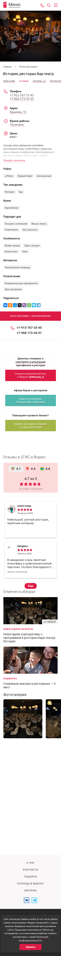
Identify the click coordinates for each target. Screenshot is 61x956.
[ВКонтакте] (5, 305)
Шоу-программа (13, 289)
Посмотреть (17, 124)
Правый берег (25, 176)
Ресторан (9, 191)
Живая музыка (12, 245)
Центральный (44, 176)
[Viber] (24, 305)
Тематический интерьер (17, 267)
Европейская (11, 207)
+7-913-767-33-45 (22, 95)
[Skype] (34, 305)
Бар (21, 191)
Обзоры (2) (39, 81)
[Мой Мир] (15, 305)
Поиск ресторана (28, 66)
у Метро (9, 176)
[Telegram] (39, 305)
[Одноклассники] (10, 305)
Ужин (25, 251)
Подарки (30, 876)
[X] (20, 305)
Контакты (30, 869)
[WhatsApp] (29, 305)
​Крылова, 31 (18, 112)
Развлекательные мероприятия (21, 283)
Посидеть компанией (16, 223)
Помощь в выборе (30, 883)
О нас (30, 862)
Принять (30, 947)
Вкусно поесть (39, 223)
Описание (9, 81)
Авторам (30, 890)
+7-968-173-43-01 (22, 99)
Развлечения (11, 229)
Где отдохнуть (30, 229)
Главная (7, 66)
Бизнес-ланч (11, 251)
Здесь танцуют (32, 245)
